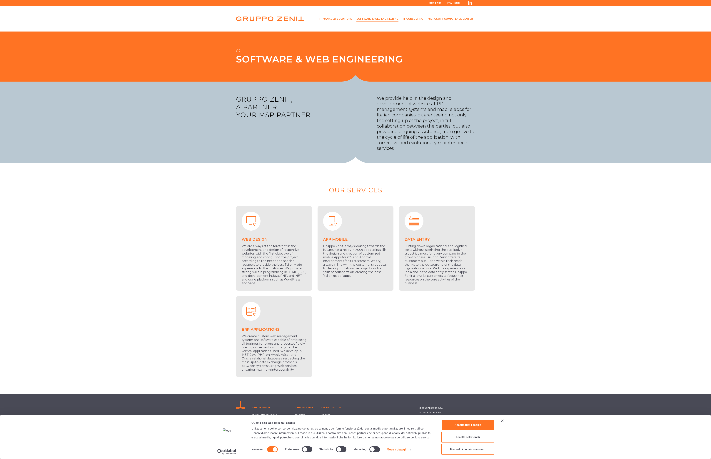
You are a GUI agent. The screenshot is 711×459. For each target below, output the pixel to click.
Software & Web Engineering (377, 18)
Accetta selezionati (467, 437)
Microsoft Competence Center (450, 18)
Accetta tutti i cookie (468, 424)
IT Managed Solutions (335, 18)
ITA (449, 3)
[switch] (307, 449)
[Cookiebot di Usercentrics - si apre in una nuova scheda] (227, 452)
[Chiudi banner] (502, 421)
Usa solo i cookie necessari (467, 449)
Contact (435, 3)
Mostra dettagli (397, 449)
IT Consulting (413, 18)
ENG (457, 3)
